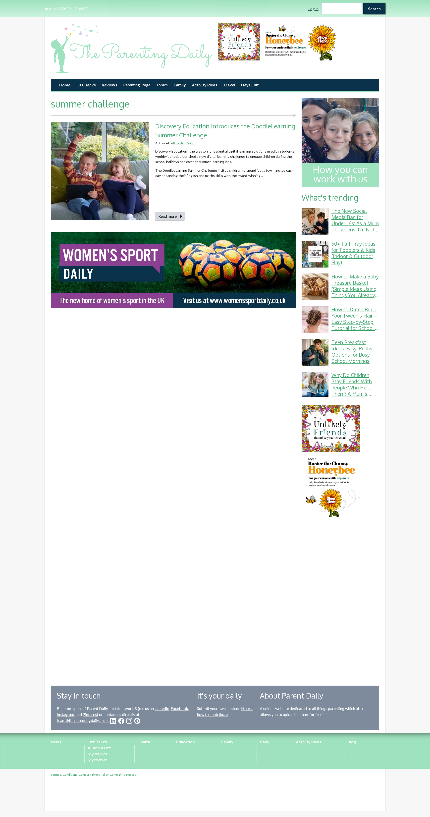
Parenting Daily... (184, 143)
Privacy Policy (99, 774)
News (56, 741)
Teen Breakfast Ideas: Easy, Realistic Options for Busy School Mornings (354, 351)
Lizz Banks (86, 84)
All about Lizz (99, 747)
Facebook (179, 708)
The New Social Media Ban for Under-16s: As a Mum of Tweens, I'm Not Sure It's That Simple (355, 223)
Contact (84, 774)
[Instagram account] (129, 721)
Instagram (65, 714)
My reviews (98, 759)
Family (180, 84)
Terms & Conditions (64, 774)
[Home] (131, 48)
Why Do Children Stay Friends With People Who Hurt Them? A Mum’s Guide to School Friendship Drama (351, 390)
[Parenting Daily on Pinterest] (137, 721)
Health (144, 741)
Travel (229, 84)
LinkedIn (162, 708)
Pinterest (90, 714)
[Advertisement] (340, 597)
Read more (167, 216)
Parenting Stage (136, 84)
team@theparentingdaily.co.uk (83, 720)
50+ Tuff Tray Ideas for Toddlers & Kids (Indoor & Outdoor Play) (353, 253)
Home (64, 84)
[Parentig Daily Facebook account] (121, 721)
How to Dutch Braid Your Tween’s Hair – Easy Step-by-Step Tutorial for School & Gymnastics (354, 321)
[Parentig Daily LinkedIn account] (113, 721)
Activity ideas (204, 84)
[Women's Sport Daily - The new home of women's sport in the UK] (173, 270)
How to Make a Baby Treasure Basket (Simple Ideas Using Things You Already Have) (355, 289)
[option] (298, 41)
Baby (264, 741)
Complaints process (123, 774)
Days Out (250, 84)
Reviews (109, 84)
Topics (162, 84)
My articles (97, 753)
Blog (351, 741)
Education (185, 741)
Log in (313, 8)
